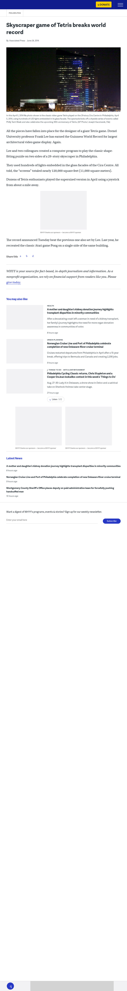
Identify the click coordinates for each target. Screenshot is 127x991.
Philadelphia (15, 13)
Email (33, 256)
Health (50, 306)
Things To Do (55, 370)
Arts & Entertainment (74, 370)
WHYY (11, 5)
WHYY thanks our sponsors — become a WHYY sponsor (60, 232)
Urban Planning (55, 340)
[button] (10, 986)
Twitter (27, 256)
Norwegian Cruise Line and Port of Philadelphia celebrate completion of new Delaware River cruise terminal (79, 345)
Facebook (20, 256)
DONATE (105, 4)
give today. (13, 282)
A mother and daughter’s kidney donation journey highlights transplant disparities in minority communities (80, 310)
